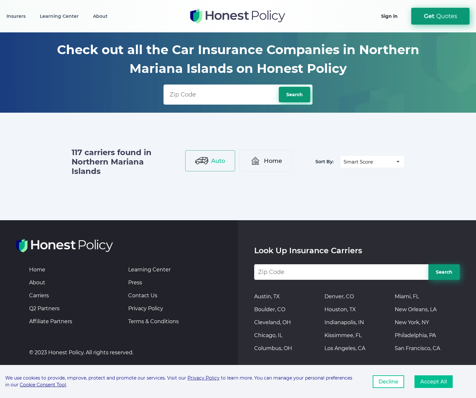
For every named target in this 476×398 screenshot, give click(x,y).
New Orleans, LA (415, 309)
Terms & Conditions (153, 321)
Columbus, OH (273, 348)
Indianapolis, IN (344, 322)
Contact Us (142, 295)
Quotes (440, 16)
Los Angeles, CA (344, 348)
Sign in (389, 16)
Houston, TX (340, 309)
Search (294, 94)
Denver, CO (339, 296)
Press (135, 282)
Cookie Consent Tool (43, 385)
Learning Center (59, 16)
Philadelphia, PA (415, 335)
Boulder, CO (269, 309)
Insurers (16, 16)
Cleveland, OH (272, 322)
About (100, 16)
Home (273, 161)
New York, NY (412, 322)
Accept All (433, 382)
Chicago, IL (268, 335)
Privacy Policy (145, 308)
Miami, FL (407, 296)
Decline (388, 382)
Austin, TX (267, 296)
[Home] (64, 245)
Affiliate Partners (50, 321)
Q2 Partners (44, 308)
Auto (218, 161)
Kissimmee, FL (343, 335)
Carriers (39, 295)
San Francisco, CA (417, 348)
